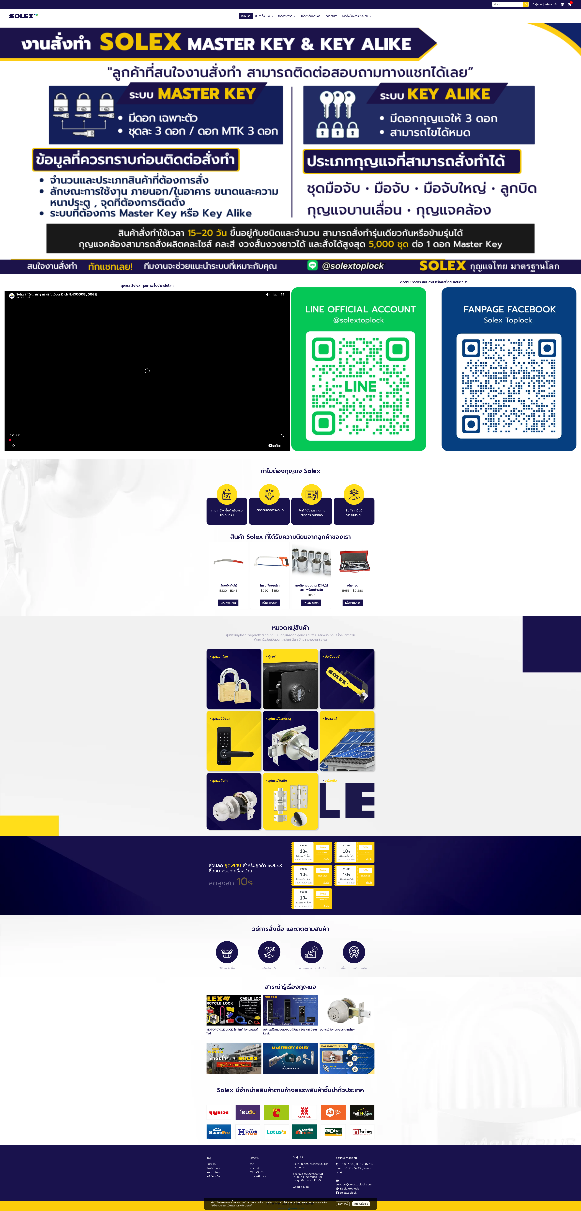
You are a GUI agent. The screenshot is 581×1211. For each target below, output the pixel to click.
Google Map (301, 1187)
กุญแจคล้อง (220, 656)
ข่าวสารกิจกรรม (259, 1176)
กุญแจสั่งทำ (220, 780)
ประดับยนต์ (332, 656)
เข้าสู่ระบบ (537, 4)
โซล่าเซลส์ (331, 718)
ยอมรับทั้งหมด (361, 1203)
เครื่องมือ (331, 780)
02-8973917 (347, 1164)
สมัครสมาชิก (551, 4)
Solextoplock (348, 1193)
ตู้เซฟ (271, 656)
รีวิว (252, 1164)
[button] (510, 4)
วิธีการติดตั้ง (257, 1172)
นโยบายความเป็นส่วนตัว (226, 1205)
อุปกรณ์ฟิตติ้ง (277, 780)
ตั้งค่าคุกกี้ (343, 1203)
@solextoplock (349, 1188)
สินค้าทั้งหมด (214, 1168)
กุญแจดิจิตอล (221, 718)
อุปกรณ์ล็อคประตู (279, 718)
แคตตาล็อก (213, 1172)
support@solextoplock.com (354, 1184)
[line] (562, 4)
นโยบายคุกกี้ (246, 1205)
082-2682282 (364, 1164)
